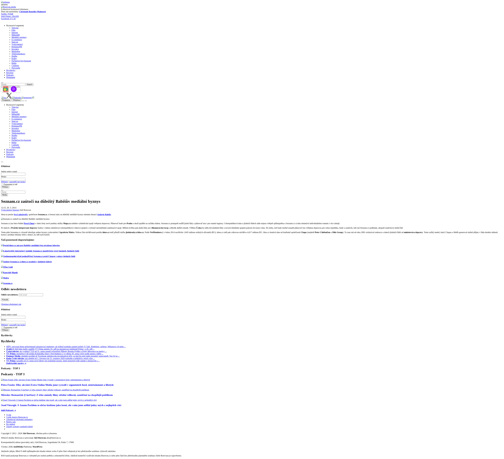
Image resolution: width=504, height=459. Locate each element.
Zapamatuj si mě (10, 184)
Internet (16, 210)
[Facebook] (1, 97)
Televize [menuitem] (15, 28)
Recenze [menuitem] (9, 73)
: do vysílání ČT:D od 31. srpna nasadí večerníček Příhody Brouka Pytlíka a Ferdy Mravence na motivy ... (56, 351)
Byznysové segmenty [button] (15, 25)
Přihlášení (16, 100)
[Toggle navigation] (26, 100)
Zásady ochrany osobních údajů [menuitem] (19, 426)
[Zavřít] (2, 161)
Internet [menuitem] (15, 32)
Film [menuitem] (13, 30)
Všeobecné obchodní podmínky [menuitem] (19, 419)
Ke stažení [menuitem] (10, 424)
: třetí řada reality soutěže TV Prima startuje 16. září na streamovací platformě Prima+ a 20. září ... (50, 349)
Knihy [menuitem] (14, 58)
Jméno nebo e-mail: (9, 171)
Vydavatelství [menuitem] (17, 44)
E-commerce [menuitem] (17, 40)
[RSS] (4, 97)
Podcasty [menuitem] (10, 75)
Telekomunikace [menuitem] (18, 54)
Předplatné (6, 100)
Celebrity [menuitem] (15, 65)
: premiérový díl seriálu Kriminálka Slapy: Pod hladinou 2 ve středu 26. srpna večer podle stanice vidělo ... (54, 354)
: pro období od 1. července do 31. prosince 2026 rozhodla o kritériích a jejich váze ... (50, 358)
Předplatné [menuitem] (10, 77)
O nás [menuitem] (8, 415)
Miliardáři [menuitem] (16, 35)
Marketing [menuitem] (16, 51)
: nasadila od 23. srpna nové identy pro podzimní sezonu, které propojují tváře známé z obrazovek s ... (53, 361)
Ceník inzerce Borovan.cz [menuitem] (17, 417)
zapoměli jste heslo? (17, 182)
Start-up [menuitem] (15, 42)
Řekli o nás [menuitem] (11, 422)
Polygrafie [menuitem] (16, 68)
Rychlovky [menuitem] (10, 70)
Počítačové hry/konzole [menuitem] (21, 61)
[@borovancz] (9, 97)
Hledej (4, 195)
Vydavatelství (7, 210)
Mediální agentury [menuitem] (19, 37)
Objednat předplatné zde (11, 304)
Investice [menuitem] (15, 49)
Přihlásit (4, 182)
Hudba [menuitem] (14, 56)
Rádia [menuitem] (14, 63)
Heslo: (3, 177)
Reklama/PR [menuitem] (17, 47)
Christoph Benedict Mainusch (32, 11)
